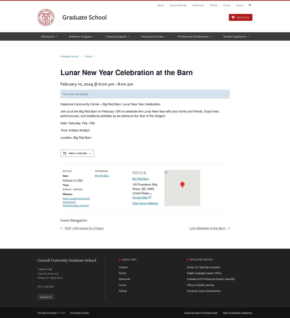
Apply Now (243, 17)
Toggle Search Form (249, 5)
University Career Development (204, 290)
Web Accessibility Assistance (237, 312)
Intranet (123, 267)
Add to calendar (78, 153)
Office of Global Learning (200, 285)
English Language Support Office (204, 273)
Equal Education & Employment (201, 312)
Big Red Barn (102, 175)
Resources (198, 5)
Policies (214, 5)
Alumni (239, 5)
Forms (226, 5)
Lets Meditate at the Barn (207, 228)
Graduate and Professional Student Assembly (211, 279)
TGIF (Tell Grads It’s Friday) (84, 228)
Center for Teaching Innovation (203, 267)
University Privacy (79, 312)
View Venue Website (145, 203)
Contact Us (45, 297)
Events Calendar (178, 5)
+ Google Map (142, 195)
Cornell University (47, 312)
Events (122, 273)
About (160, 5)
